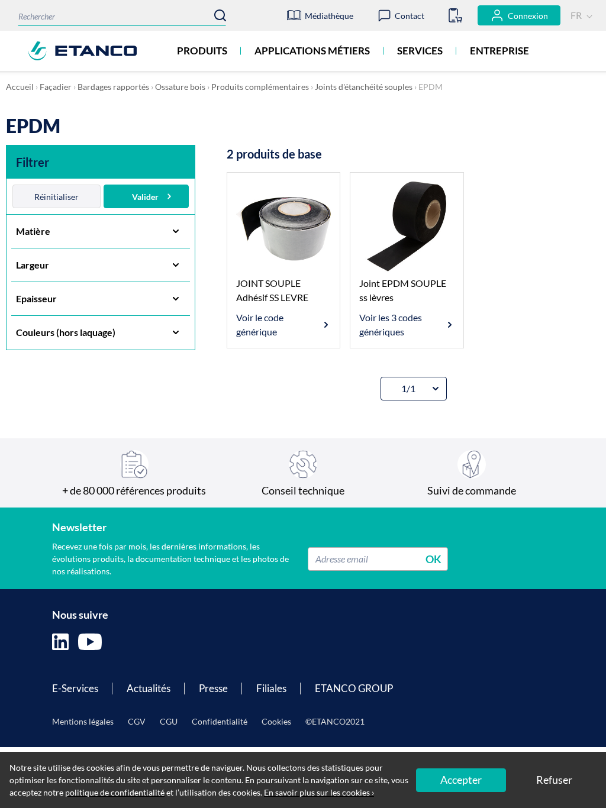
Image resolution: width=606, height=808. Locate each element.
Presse (213, 688)
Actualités (148, 688)
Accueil (20, 87)
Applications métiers (312, 50)
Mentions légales (83, 721)
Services (420, 50)
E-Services (75, 688)
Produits (202, 50)
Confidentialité (219, 721)
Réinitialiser (56, 197)
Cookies (276, 721)
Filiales (271, 688)
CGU (169, 721)
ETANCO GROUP (354, 688)
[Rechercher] (220, 15)
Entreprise (499, 50)
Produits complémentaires (260, 87)
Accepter (461, 779)
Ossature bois (180, 87)
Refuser (554, 779)
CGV (137, 721)
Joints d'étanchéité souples (363, 87)
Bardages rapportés (113, 87)
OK (433, 558)
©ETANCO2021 (335, 721)
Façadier (56, 87)
